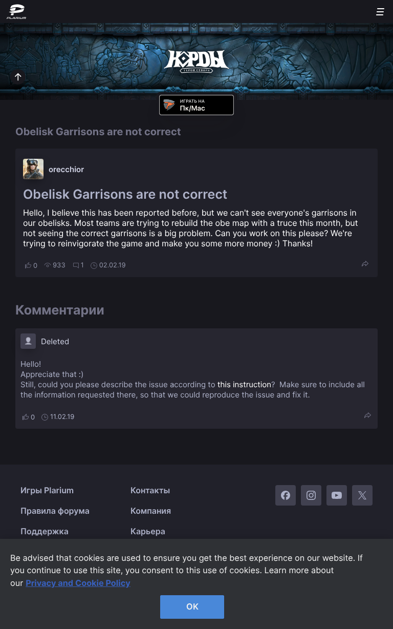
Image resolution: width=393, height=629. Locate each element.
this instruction (244, 384)
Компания (150, 511)
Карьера (147, 531)
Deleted (55, 341)
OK (192, 606)
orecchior (66, 169)
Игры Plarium (47, 490)
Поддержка (44, 531)
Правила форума (55, 511)
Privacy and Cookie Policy (78, 583)
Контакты (150, 490)
